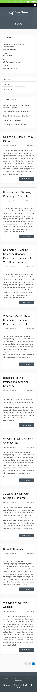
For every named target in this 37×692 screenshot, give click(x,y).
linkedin (21, 85)
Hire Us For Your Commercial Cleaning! (16, 111)
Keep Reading (26, 178)
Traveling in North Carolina (12, 120)
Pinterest (8, 89)
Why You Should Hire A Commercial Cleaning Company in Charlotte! (16, 320)
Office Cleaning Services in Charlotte (15, 116)
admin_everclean (10, 145)
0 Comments (30, 145)
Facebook (8, 85)
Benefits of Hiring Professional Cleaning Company (16, 381)
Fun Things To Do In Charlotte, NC (15, 125)
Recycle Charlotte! (13, 549)
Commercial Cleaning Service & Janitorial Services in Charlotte (17, 106)
